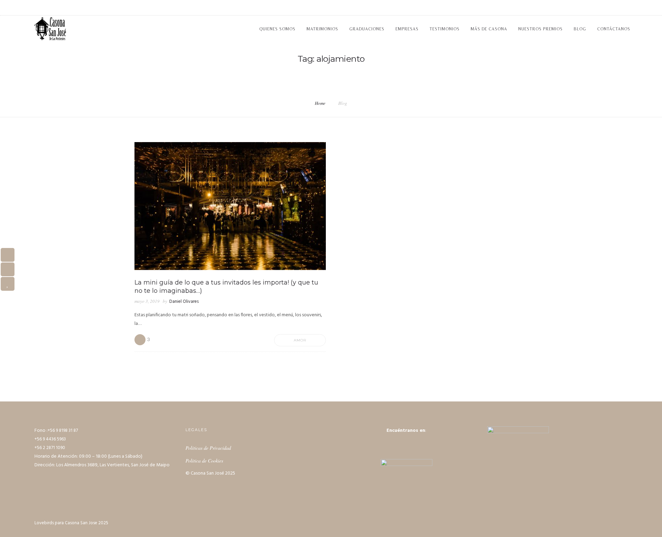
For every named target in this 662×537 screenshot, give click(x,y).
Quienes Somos (277, 29)
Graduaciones (366, 29)
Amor (300, 340)
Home (320, 103)
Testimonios (445, 29)
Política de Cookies (204, 460)
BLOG (580, 29)
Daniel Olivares (184, 301)
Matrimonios (322, 29)
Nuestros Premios (540, 29)
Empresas (407, 29)
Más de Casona (489, 29)
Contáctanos (613, 29)
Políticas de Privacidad (208, 448)
